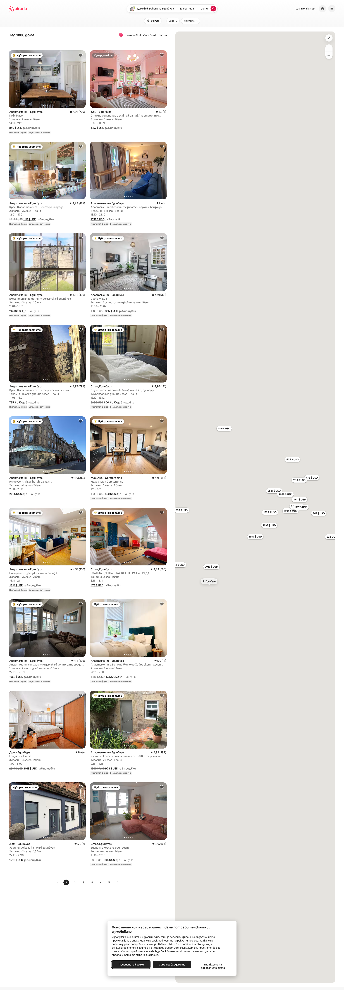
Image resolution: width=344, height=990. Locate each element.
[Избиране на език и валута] (322, 8)
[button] (15, 128)
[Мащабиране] (329, 48)
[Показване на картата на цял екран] (329, 38)
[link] (58, 882)
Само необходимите (172, 964)
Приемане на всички (131, 964)
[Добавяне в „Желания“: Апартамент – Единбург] (80, 55)
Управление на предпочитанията (213, 966)
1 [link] (66, 882)
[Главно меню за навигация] (331, 8)
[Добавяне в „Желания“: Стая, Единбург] (162, 329)
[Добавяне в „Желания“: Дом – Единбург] (162, 55)
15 (109, 882)
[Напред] (117, 882)
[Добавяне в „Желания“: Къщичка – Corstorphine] (162, 421)
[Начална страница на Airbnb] (18, 8)
